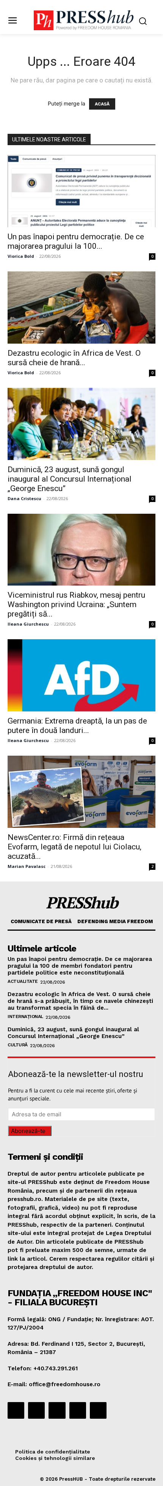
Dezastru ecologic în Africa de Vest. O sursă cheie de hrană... (74, 358)
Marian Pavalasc (26, 866)
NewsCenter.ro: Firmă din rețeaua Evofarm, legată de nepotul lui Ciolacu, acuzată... (74, 847)
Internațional (25, 1016)
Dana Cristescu (24, 498)
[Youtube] (98, 1410)
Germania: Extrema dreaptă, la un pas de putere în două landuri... (77, 725)
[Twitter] (77, 1410)
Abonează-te (28, 1130)
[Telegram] (57, 1410)
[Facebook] (16, 1410)
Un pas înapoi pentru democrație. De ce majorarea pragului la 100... (76, 241)
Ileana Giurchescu (28, 624)
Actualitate (23, 981)
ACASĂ (102, 104)
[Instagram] (36, 1410)
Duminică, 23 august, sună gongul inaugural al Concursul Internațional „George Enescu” (70, 479)
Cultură (18, 1044)
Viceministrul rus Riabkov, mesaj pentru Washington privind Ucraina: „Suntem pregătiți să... (76, 604)
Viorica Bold (21, 256)
